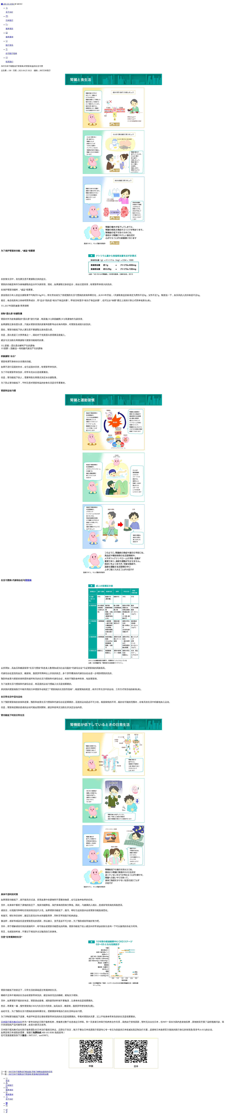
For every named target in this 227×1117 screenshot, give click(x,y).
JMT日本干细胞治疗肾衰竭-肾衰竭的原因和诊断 (29, 1074)
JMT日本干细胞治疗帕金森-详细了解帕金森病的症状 (30, 1072)
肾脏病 (28, 580)
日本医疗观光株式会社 (11, 1022)
